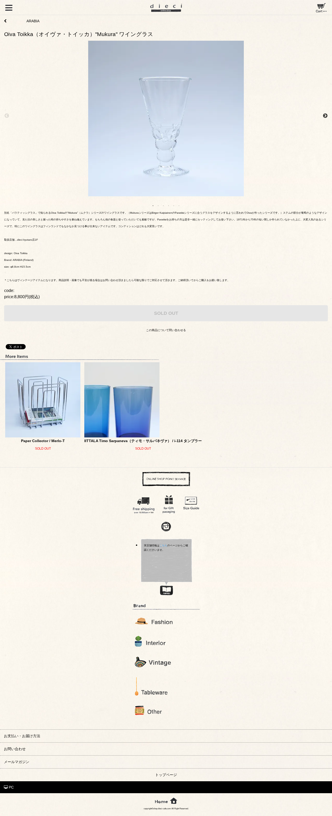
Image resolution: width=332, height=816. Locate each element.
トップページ (166, 775)
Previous (7, 116)
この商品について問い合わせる (166, 330)
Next (325, 116)
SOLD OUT (166, 313)
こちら (163, 545)
